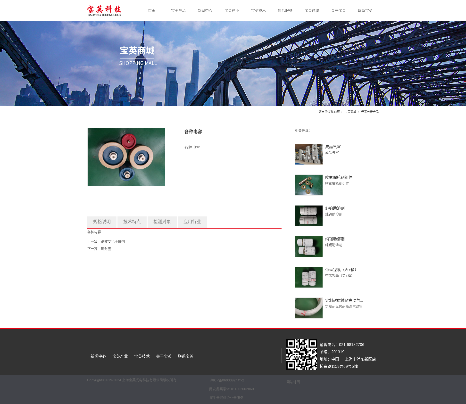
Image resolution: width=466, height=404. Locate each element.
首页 (151, 10)
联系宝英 (365, 10)
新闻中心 (205, 10)
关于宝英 (338, 10)
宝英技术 (258, 10)
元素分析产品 (370, 112)
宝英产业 (232, 10)
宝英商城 (312, 10)
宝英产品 (178, 10)
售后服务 (285, 10)
